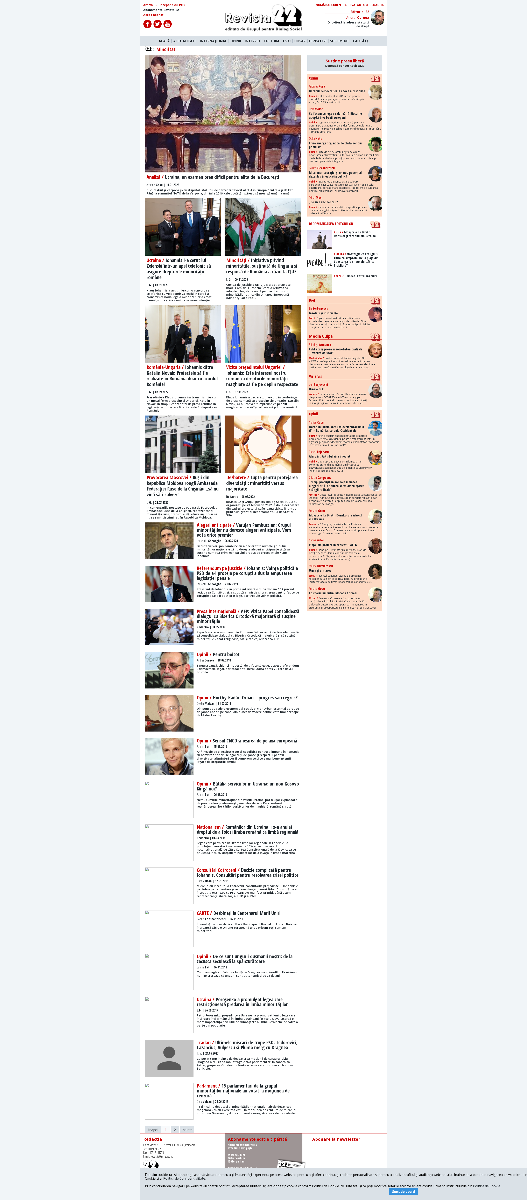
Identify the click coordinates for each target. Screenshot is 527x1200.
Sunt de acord (403, 1191)
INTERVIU (252, 41)
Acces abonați (153, 14)
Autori (362, 5)
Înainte (187, 1129)
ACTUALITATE (184, 41)
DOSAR (299, 41)
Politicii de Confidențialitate (184, 1178)
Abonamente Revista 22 (161, 10)
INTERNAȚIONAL (213, 41)
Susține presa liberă (344, 63)
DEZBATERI (317, 41)
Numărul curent (329, 5)
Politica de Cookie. (487, 1186)
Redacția (377, 5)
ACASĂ (164, 41)
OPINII (236, 41)
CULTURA (271, 41)
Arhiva (350, 5)
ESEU (287, 41)
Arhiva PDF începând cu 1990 (164, 5)
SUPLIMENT (339, 41)
